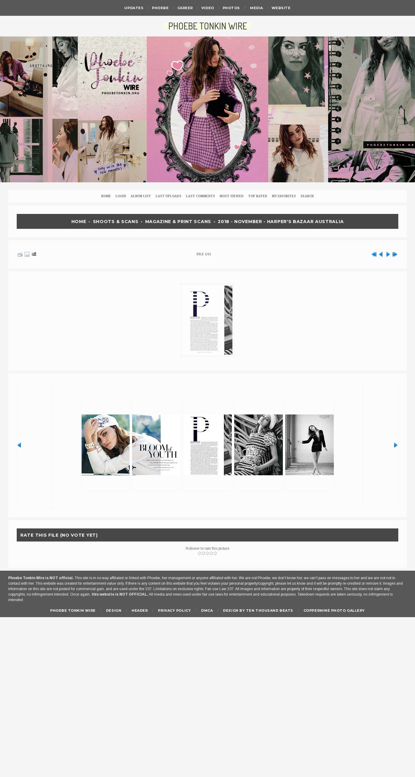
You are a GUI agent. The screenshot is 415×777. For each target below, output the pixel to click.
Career (185, 8)
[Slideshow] (34, 253)
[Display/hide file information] (27, 253)
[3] (207, 553)
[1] (199, 553)
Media (256, 8)
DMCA (207, 610)
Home (106, 196)
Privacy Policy (174, 610)
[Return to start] (374, 253)
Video (207, 8)
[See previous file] (381, 253)
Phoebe (160, 8)
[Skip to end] (395, 253)
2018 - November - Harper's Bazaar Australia (281, 221)
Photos (231, 8)
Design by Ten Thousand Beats (258, 610)
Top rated (257, 196)
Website (281, 8)
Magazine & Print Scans (178, 221)
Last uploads (168, 196)
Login (120, 196)
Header (140, 610)
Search (307, 196)
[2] (203, 553)
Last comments (200, 196)
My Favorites (284, 196)
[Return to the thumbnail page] (20, 253)
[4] (211, 553)
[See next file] (388, 253)
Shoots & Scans (116, 221)
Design (113, 610)
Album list (141, 196)
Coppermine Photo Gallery (334, 610)
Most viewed (232, 196)
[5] (215, 553)
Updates (133, 8)
